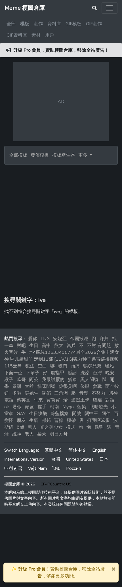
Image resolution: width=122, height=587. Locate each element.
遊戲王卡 (80, 400)
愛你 (32, 339)
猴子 (8, 379)
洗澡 (84, 373)
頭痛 (75, 366)
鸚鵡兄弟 (92, 366)
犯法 (29, 366)
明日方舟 (59, 434)
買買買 (53, 400)
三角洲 (61, 393)
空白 (42, 366)
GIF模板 (73, 24)
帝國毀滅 (79, 339)
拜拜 (104, 339)
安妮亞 (60, 339)
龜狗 (99, 427)
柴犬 (41, 434)
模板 (24, 24)
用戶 (49, 35)
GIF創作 (94, 24)
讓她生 (31, 393)
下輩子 (32, 373)
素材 (36, 35)
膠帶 (71, 420)
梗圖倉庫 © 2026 (19, 484)
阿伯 (106, 414)
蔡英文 (23, 400)
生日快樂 (38, 414)
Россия (73, 468)
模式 (70, 427)
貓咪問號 (46, 386)
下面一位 (13, 373)
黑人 (32, 427)
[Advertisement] (61, 228)
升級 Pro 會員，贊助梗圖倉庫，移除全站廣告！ (61, 50)
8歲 (20, 427)
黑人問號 (89, 379)
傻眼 (84, 386)
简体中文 (77, 450)
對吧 (21, 345)
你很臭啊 (68, 386)
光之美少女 (51, 427)
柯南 (54, 407)
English (99, 450)
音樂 (83, 393)
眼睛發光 (99, 407)
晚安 (109, 373)
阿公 (33, 379)
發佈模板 (40, 155)
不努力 (98, 393)
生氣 (33, 420)
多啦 (16, 393)
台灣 (97, 373)
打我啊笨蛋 (98, 420)
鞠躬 (46, 393)
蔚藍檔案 (60, 414)
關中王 (91, 414)
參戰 (97, 386)
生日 (33, 345)
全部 (11, 24)
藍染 (81, 407)
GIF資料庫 (17, 35)
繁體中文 (54, 450)
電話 (8, 400)
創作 (38, 24)
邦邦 (46, 420)
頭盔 (29, 407)
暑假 (17, 407)
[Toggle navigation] (109, 8)
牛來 (38, 400)
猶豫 (72, 379)
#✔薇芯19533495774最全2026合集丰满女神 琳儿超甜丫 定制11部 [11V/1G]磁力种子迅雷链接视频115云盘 (61, 359)
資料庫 (54, 24)
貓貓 (97, 400)
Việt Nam (37, 468)
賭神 (113, 393)
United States (80, 459)
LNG (45, 339)
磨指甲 (57, 373)
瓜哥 (21, 379)
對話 (109, 400)
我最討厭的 (53, 379)
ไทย (56, 468)
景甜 (16, 386)
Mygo (68, 407)
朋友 (21, 420)
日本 (103, 459)
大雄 (29, 386)
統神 (16, 434)
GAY (21, 414)
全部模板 (18, 155)
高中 (46, 345)
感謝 (72, 373)
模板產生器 (63, 155)
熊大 (58, 345)
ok (6, 407)
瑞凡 (109, 366)
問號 (76, 414)
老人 (29, 434)
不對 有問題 (99, 345)
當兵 (71, 345)
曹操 (58, 420)
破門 (62, 366)
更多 (83, 155)
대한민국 (13, 468)
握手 (42, 407)
